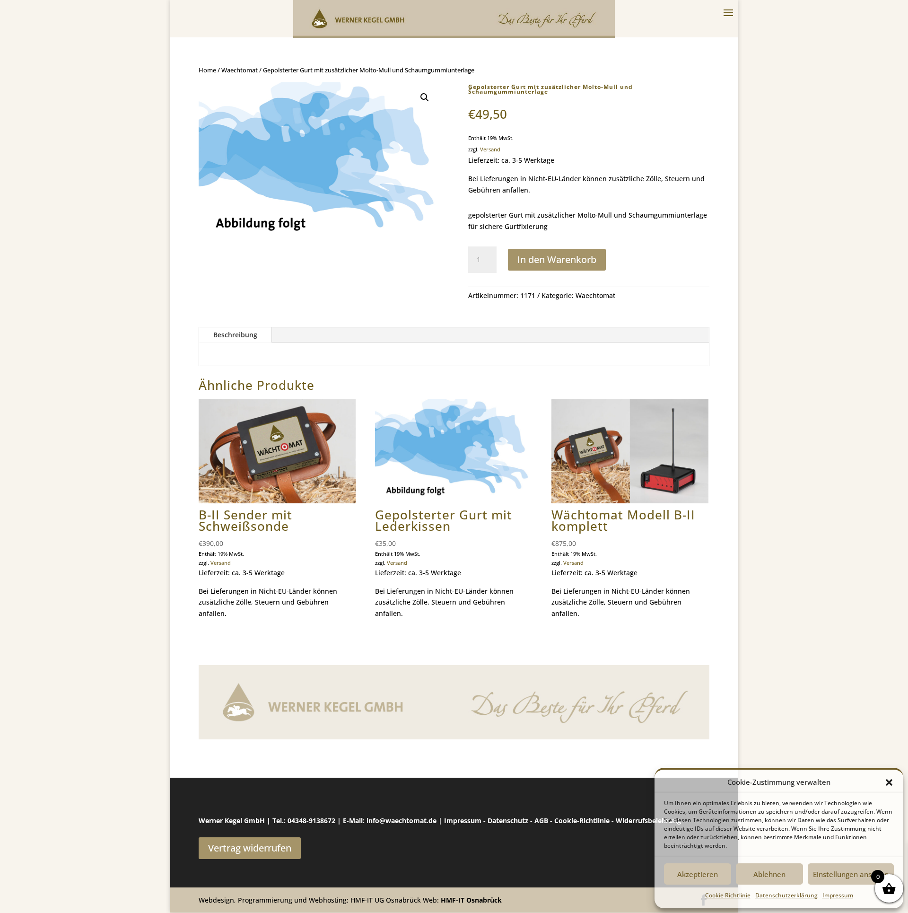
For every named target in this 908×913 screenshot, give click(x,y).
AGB (541, 820)
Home (207, 70)
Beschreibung (235, 334)
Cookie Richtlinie (728, 895)
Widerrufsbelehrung (648, 820)
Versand (490, 149)
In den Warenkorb (556, 259)
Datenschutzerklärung (786, 895)
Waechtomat (239, 70)
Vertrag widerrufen (249, 848)
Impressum (837, 895)
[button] (889, 782)
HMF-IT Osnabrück (471, 899)
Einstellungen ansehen (851, 874)
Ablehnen (769, 874)
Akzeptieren (697, 874)
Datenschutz (508, 820)
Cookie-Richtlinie (582, 820)
